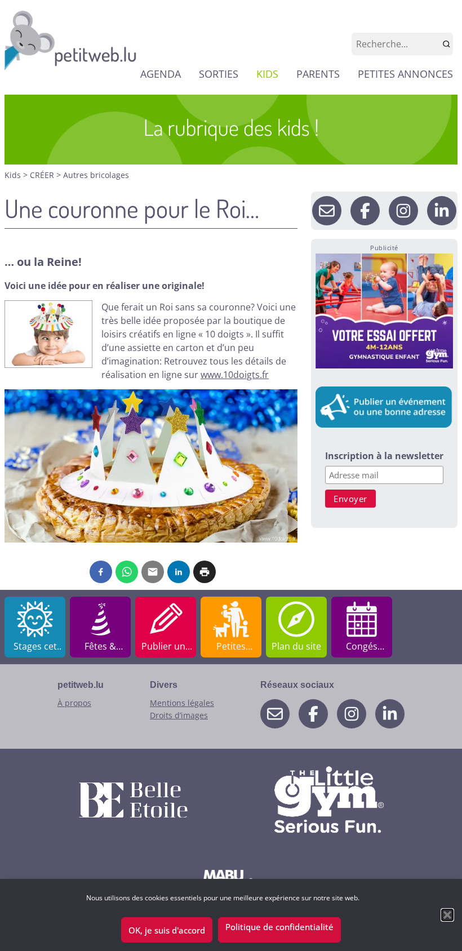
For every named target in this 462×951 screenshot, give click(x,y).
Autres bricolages (96, 175)
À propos (74, 702)
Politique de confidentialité (279, 926)
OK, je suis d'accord (166, 930)
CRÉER (43, 175)
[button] (447, 915)
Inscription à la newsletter (384, 456)
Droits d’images (179, 715)
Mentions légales (182, 702)
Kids (14, 175)
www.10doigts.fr (235, 374)
